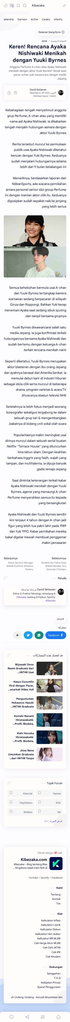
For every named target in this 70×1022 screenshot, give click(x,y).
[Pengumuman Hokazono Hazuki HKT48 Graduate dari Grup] (50, 703)
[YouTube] (33, 878)
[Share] (27, 1017)
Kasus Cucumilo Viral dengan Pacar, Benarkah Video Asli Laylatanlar (21, 686)
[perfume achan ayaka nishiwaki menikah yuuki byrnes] (35, 246)
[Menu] (43, 1017)
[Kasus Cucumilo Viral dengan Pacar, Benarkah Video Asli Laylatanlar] (50, 685)
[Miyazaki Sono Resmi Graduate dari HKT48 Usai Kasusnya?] (50, 668)
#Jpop (60, 619)
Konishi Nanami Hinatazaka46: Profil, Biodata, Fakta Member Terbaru (24, 720)
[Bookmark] (18, 5)
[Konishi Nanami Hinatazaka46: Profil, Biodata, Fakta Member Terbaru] (50, 720)
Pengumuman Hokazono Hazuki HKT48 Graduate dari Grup (23, 703)
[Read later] (15, 92)
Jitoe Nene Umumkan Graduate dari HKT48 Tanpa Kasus (21, 754)
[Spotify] (45, 878)
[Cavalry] (46, 19)
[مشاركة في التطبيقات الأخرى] (17, 635)
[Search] (24, 5)
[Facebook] (57, 878)
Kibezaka (38, 5)
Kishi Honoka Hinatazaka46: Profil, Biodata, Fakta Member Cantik (24, 737)
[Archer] (34, 19)
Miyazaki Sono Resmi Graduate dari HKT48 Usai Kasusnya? (21, 668)
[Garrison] (22, 19)
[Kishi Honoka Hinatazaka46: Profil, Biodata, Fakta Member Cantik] (50, 737)
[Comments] (11, 1017)
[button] (12, 5)
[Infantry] (58, 19)
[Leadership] (7, 19)
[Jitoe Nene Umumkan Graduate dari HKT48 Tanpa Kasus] (50, 754)
